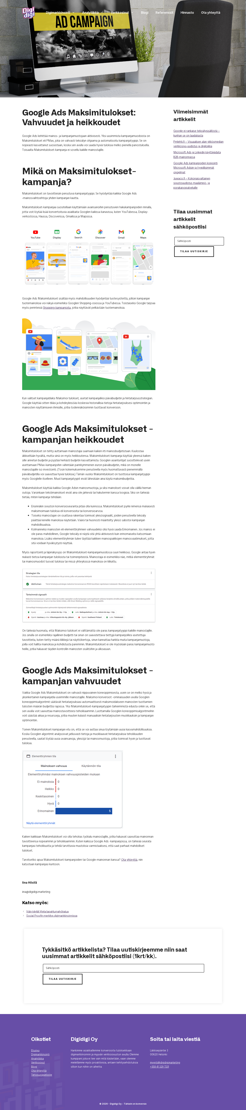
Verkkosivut (120, 12)
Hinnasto (187, 12)
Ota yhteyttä (210, 12)
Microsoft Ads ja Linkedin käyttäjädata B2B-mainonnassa (197, 155)
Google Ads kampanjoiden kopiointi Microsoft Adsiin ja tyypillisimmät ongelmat (195, 168)
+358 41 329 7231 (159, 1067)
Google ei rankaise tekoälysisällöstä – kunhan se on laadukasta (196, 133)
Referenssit (164, 12)
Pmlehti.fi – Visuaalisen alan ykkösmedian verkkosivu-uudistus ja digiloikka (198, 144)
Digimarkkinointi (58, 12)
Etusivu (35, 1050)
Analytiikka (90, 12)
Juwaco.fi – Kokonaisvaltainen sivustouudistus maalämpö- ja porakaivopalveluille (191, 183)
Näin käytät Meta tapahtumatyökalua (47, 911)
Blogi (144, 12)
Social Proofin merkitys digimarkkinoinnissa (51, 915)
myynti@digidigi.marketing (165, 1063)
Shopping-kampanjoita (57, 307)
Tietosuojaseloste (41, 1075)
